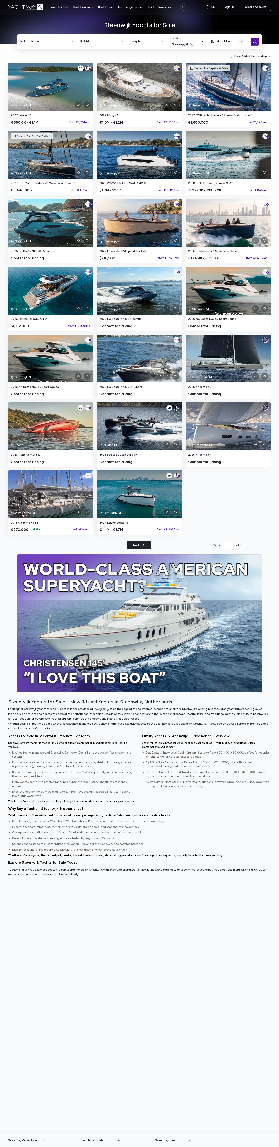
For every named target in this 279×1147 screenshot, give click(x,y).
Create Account (256, 7)
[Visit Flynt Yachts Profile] (88, 408)
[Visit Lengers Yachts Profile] (177, 408)
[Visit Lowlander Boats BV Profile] (177, 204)
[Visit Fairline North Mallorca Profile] (88, 272)
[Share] (78, 104)
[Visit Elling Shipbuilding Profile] (177, 68)
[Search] (183, 7)
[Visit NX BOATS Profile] (88, 204)
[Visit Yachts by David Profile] (265, 68)
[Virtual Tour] (81, 68)
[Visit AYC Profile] (265, 340)
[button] (27, 1140)
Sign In (229, 7)
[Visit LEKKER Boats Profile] (88, 68)
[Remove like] (87, 104)
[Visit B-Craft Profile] (265, 136)
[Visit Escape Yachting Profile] (88, 475)
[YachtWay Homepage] (28, 7)
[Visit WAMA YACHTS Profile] (177, 136)
